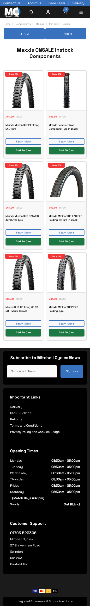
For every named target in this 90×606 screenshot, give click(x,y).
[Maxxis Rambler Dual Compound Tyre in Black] (67, 90)
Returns (16, 419)
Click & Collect (20, 413)
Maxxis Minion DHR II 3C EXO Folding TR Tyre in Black (65, 217)
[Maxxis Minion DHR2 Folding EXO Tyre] (23, 90)
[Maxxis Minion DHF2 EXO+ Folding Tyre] (67, 272)
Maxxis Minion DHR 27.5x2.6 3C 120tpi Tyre (22, 217)
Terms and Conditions (26, 425)
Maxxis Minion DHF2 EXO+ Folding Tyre (64, 309)
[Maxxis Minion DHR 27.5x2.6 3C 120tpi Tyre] (23, 181)
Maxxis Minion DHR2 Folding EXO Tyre (22, 126)
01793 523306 (23, 532)
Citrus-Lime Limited (61, 601)
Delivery (16, 407)
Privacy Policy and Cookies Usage (35, 432)
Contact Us (18, 564)
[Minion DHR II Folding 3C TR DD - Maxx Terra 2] (23, 272)
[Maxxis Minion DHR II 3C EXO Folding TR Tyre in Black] (67, 181)
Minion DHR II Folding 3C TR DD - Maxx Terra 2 (22, 309)
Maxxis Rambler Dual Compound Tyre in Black (63, 126)
